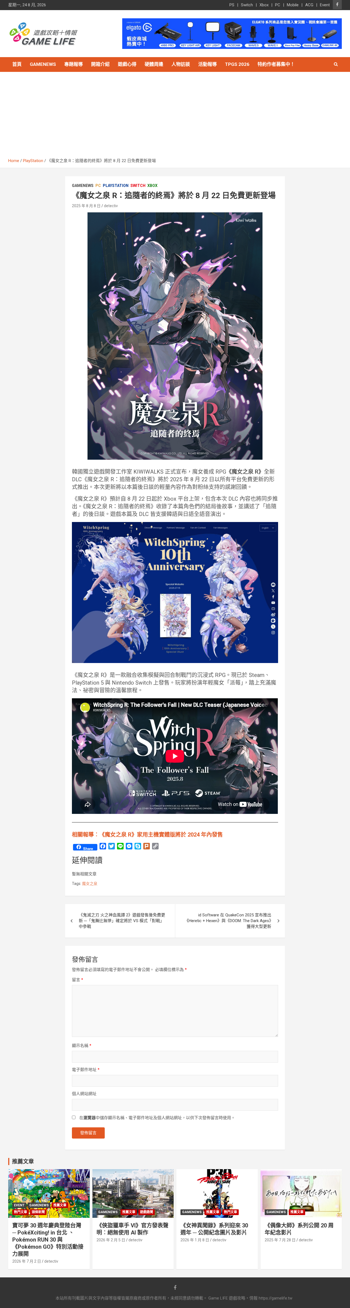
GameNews (43, 64)
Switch (247, 4)
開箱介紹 (100, 64)
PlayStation (116, 185)
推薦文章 (59, 1205)
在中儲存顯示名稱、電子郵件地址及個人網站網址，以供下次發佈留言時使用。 (157, 1117)
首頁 (17, 64)
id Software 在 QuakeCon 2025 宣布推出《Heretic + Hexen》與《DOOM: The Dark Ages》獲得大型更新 (228, 921)
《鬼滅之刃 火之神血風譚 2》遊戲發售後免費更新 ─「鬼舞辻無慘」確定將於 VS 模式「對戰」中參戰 (122, 921)
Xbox (264, 4)
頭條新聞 (38, 1212)
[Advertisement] (175, 117)
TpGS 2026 (237, 64)
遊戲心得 (127, 64)
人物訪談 (180, 64)
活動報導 (207, 64)
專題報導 (73, 64)
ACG (309, 4)
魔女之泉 (89, 883)
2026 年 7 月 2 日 (26, 1261)
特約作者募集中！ (276, 64)
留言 (77, 979)
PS (231, 4)
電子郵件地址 (86, 1069)
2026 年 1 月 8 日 (194, 1240)
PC (277, 4)
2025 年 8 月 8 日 (86, 206)
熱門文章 (20, 1212)
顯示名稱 (81, 1045)
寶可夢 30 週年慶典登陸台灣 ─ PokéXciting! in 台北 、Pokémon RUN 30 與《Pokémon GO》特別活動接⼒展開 (47, 1239)
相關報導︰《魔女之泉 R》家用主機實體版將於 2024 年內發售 (147, 834)
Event (325, 4)
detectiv (111, 206)
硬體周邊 (154, 64)
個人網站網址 (84, 1093)
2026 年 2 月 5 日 (111, 1240)
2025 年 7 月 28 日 (280, 1240)
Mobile (293, 4)
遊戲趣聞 (146, 1212)
